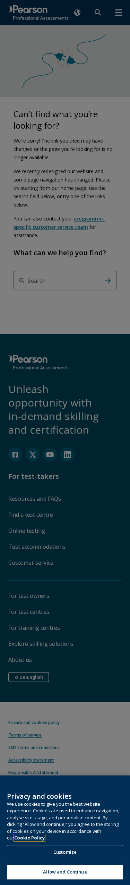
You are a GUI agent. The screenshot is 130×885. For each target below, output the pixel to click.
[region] (65, 830)
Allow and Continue (65, 872)
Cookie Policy (29, 838)
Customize (65, 852)
